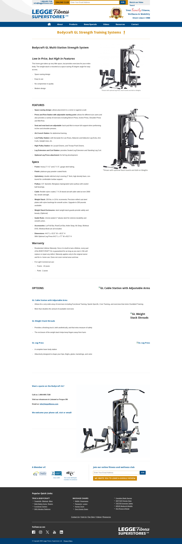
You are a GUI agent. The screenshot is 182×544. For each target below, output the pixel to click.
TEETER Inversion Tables (124, 503)
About (60, 24)
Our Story (91, 517)
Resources (120, 24)
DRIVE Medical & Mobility (124, 506)
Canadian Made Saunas (124, 498)
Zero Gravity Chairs (81, 509)
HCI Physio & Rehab (122, 509)
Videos (106, 24)
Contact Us (75, 517)
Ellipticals (45, 501)
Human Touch (79, 506)
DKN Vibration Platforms (42, 509)
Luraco (85, 504)
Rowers (50, 504)
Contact (135, 24)
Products (73, 24)
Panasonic (78, 504)
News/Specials (90, 24)
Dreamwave (84, 501)
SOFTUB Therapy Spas (124, 501)
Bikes (51, 501)
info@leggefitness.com (43, 3)
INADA (77, 501)
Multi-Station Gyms (40, 504)
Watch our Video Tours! (136, 3)
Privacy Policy (68, 541)
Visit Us (84, 517)
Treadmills (37, 501)
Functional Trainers (40, 506)
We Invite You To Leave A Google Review (115, 478)
